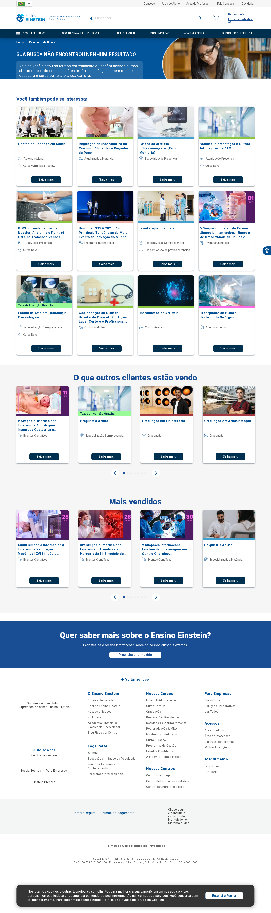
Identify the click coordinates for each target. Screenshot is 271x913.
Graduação (153, 711)
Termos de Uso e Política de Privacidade (135, 845)
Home (20, 42)
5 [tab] (138, 473)
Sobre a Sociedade (101, 700)
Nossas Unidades (99, 711)
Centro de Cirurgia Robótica (165, 786)
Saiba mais (46, 179)
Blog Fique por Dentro (103, 732)
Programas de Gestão (161, 745)
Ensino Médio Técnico (161, 700)
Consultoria (212, 700)
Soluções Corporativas (220, 706)
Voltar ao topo (137, 679)
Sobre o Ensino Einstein (104, 706)
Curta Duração (156, 740)
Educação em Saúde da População (112, 758)
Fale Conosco (225, 3)
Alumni (93, 753)
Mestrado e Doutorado (161, 734)
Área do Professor (197, 3)
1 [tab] (124, 473)
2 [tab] (128, 473)
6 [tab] (142, 473)
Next (156, 473)
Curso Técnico (156, 706)
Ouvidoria (248, 3)
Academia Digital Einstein (164, 756)
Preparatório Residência (163, 717)
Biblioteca (95, 717)
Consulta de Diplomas (219, 741)
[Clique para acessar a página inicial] (48, 23)
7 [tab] (145, 473)
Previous (115, 473)
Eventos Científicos (159, 751)
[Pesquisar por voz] (91, 18)
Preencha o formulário (135, 655)
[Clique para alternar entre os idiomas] (24, 4)
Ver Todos (211, 711)
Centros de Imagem (159, 775)
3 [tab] (131, 473)
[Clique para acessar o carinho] (216, 18)
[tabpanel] (42, 424)
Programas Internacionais (106, 773)
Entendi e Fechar (224, 896)
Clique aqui (176, 809)
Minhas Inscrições (217, 747)
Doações (149, 3)
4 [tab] (135, 473)
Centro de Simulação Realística (167, 781)
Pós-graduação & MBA (161, 728)
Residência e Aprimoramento (166, 722)
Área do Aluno (171, 3)
